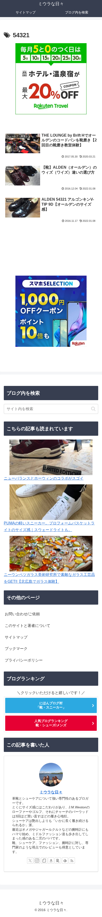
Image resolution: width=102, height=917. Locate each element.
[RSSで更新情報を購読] (72, 860)
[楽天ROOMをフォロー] (58, 860)
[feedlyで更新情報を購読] (65, 860)
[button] (93, 409)
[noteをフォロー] (44, 860)
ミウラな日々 (51, 792)
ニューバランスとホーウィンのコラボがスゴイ (43, 478)
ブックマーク (16, 649)
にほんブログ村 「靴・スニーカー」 (51, 705)
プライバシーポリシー (24, 660)
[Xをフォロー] (30, 860)
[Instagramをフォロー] (37, 860)
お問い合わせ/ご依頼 (22, 614)
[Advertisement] (51, 243)
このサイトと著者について (27, 626)
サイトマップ (16, 637)
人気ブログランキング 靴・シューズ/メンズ (51, 723)
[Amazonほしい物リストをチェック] (51, 860)
